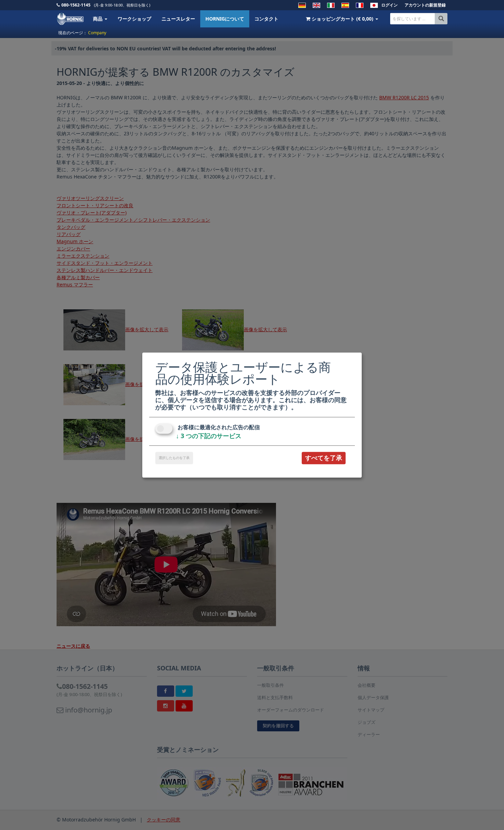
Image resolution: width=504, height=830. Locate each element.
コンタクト (266, 18)
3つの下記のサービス (208, 436)
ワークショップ (134, 18)
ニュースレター (178, 18)
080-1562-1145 (76, 5)
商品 (98, 18)
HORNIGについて (224, 18)
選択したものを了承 (174, 458)
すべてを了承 (323, 458)
